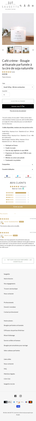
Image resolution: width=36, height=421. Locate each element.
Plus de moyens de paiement (18, 111)
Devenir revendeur (10, 307)
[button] (6, 72)
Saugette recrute (9, 384)
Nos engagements (9, 283)
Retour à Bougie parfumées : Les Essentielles (19, 260)
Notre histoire (8, 278)
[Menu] (33, 5)
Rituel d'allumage (9, 335)
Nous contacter (9, 294)
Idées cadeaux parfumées (12, 350)
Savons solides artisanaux (12, 340)
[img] (4, 219)
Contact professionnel (11, 312)
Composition (6, 164)
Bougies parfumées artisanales (14, 325)
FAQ (5, 369)
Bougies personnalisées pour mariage (16, 345)
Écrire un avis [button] (18, 207)
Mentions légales (9, 374)
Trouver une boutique (11, 289)
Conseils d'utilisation (8, 169)
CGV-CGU (7, 379)
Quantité (4, 91)
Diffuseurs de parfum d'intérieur (14, 330)
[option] (10, 50)
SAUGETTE (10, 412)
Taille (3, 83)
